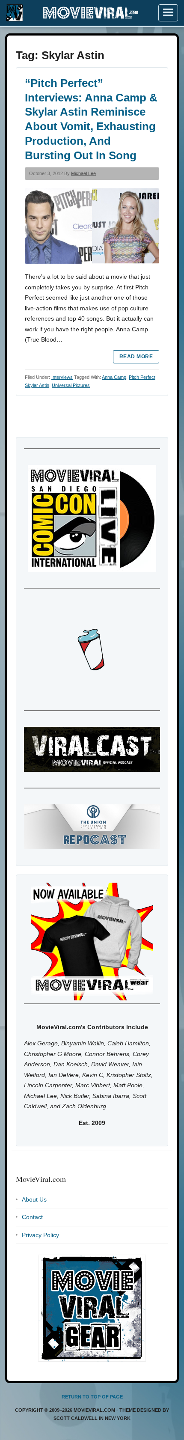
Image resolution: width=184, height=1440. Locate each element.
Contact (32, 1217)
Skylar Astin (37, 385)
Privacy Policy (40, 1235)
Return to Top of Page (92, 1396)
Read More (136, 357)
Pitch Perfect (142, 377)
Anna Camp (114, 377)
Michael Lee (83, 173)
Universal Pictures (71, 385)
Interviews (62, 377)
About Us (34, 1199)
